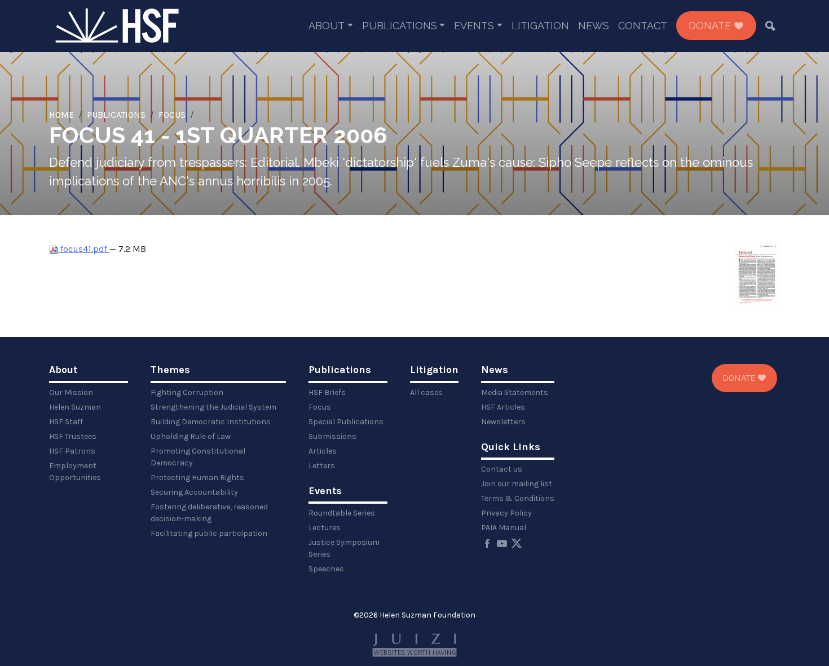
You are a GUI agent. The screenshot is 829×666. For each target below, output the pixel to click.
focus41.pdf (83, 248)
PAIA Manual (503, 527)
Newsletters (503, 422)
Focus (172, 114)
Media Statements (514, 392)
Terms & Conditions (517, 498)
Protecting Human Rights (197, 477)
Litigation (540, 26)
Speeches (326, 569)
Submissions (332, 436)
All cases (426, 392)
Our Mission (71, 392)
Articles (322, 451)
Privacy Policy (506, 513)
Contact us (501, 469)
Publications (399, 26)
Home (61, 114)
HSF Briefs (327, 392)
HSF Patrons (72, 451)
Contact (642, 26)
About (326, 26)
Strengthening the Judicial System (213, 407)
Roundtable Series (341, 513)
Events (474, 26)
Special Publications (345, 422)
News (593, 26)
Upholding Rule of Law (191, 436)
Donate (711, 26)
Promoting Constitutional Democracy (198, 457)
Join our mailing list (516, 484)
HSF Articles (503, 407)
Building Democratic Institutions (211, 422)
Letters (321, 465)
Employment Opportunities (75, 471)
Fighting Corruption (187, 392)
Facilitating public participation (209, 533)
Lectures (324, 527)
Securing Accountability (194, 492)
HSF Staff (66, 422)
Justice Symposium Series (344, 548)
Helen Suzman (75, 407)
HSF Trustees (72, 436)
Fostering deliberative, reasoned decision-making (209, 512)
